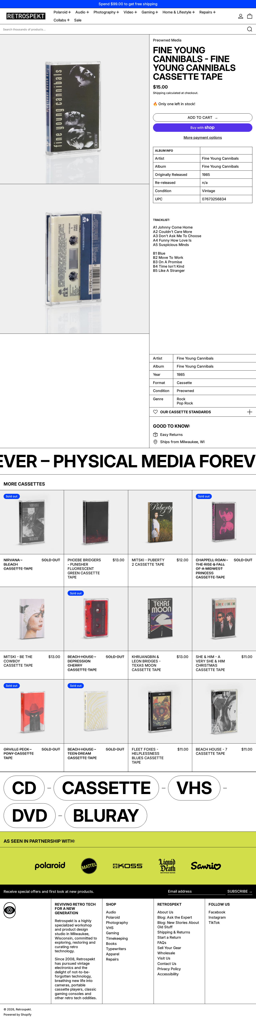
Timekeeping (117, 938)
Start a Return (169, 937)
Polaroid (113, 917)
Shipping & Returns (173, 932)
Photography (117, 922)
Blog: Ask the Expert (174, 917)
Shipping (159, 93)
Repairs (112, 959)
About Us (165, 912)
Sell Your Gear (169, 948)
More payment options (203, 137)
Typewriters (116, 949)
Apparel (112, 954)
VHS (110, 928)
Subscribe (237, 891)
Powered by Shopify (17, 1014)
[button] (249, 16)
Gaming (112, 933)
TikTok (214, 922)
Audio (111, 912)
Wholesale (166, 953)
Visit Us (163, 958)
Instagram (217, 917)
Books (111, 943)
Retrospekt (23, 1009)
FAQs (161, 942)
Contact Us (166, 964)
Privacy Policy (169, 969)
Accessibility (168, 974)
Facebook (217, 912)
